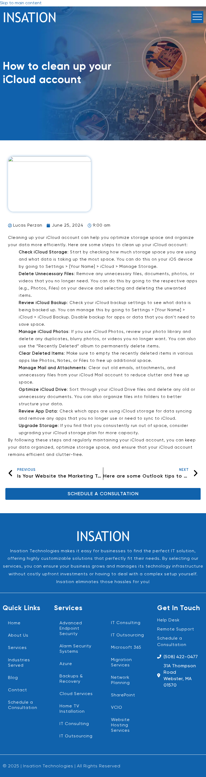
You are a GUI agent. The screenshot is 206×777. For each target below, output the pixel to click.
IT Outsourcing (76, 736)
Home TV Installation (72, 709)
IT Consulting (74, 724)
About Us (18, 635)
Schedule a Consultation (22, 705)
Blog (13, 678)
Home (14, 623)
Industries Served (19, 663)
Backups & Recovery (71, 679)
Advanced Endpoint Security (71, 628)
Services (17, 648)
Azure (66, 664)
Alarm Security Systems (75, 649)
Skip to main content (21, 3)
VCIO (116, 707)
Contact (17, 690)
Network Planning (120, 680)
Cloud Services (76, 694)
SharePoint (123, 695)
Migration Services (121, 662)
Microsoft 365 (126, 647)
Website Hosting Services (120, 725)
